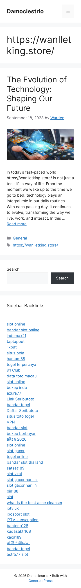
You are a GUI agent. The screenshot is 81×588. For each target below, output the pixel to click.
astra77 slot (17, 554)
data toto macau (22, 376)
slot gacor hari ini (22, 479)
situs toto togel (20, 416)
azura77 (14, 393)
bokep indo (17, 387)
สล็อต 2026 (17, 439)
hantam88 (16, 358)
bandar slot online (23, 330)
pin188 (12, 491)
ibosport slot (18, 514)
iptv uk (13, 508)
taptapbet (16, 341)
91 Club (13, 370)
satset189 (16, 468)
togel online (17, 456)
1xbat (12, 347)
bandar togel (18, 404)
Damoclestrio (25, 11)
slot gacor (16, 451)
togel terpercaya (21, 364)
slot (10, 497)
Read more (17, 224)
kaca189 (14, 537)
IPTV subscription (22, 520)
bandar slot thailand (25, 462)
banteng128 (17, 525)
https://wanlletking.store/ (35, 245)
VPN (11, 422)
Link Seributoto (20, 399)
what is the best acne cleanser (34, 502)
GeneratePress (41, 581)
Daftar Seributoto (22, 410)
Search (13, 269)
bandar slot (17, 427)
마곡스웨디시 (18, 543)
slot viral (14, 474)
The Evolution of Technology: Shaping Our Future (37, 94)
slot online (16, 324)
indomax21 (16, 335)
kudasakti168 (19, 531)
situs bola (15, 353)
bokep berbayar (21, 433)
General (20, 238)
